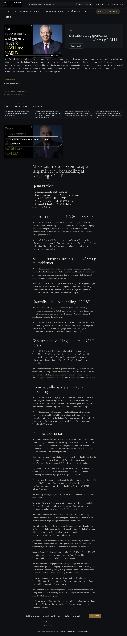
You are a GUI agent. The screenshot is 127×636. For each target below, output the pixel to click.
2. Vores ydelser (53, 11)
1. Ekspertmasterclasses (22, 11)
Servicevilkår (71, 632)
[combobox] (60, 4)
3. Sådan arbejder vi (80, 11)
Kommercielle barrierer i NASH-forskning (53, 204)
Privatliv (62, 632)
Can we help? (76, 46)
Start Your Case (108, 11)
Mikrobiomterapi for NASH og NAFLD (51, 192)
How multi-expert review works (15, 95)
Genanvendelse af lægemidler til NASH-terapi (54, 201)
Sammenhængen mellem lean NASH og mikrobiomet (57, 195)
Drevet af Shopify (82, 632)
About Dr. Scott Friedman (13, 83)
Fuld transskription (43, 207)
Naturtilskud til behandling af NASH (50, 198)
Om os (10, 17)
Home (70, 30)
